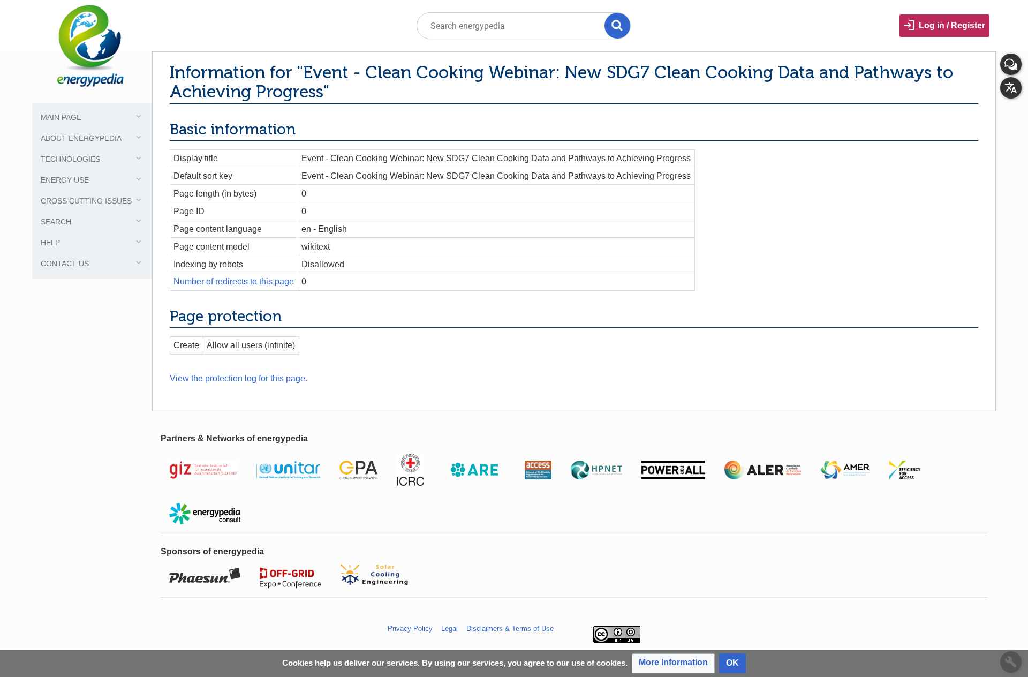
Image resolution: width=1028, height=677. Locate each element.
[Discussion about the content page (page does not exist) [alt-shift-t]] (1011, 64)
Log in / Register (952, 25)
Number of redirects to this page (233, 281)
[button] (673, 663)
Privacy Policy (410, 629)
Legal (449, 629)
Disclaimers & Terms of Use (510, 629)
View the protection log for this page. (238, 378)
